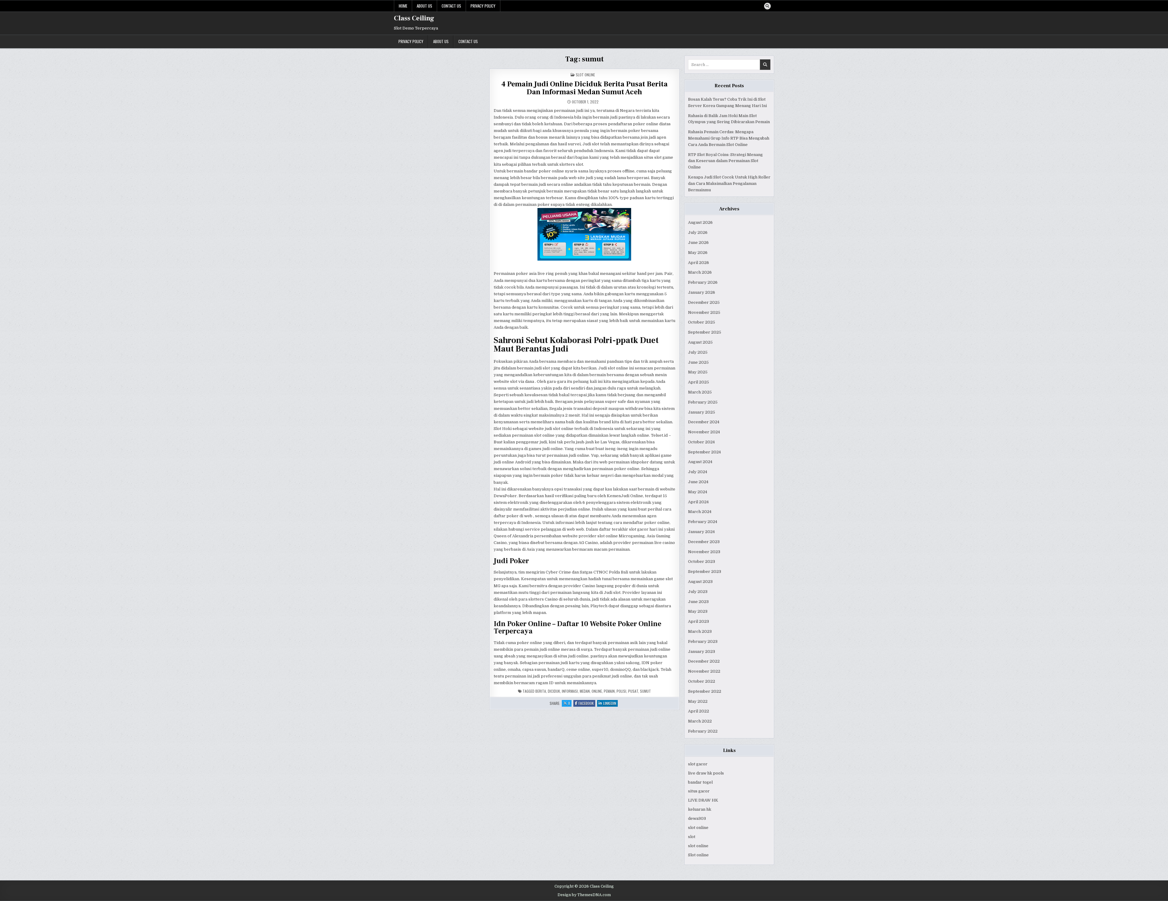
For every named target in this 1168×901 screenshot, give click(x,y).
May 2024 (697, 492)
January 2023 (701, 651)
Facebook (587, 703)
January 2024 (701, 531)
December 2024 (703, 422)
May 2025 (697, 372)
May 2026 (697, 252)
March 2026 (700, 272)
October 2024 (701, 442)
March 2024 (699, 511)
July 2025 (697, 352)
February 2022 (703, 731)
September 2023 (704, 571)
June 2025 (698, 362)
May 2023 (697, 611)
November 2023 (704, 551)
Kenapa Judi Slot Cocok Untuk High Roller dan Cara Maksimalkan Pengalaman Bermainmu (729, 183)
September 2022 (704, 691)
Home (403, 6)
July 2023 (697, 591)
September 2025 (704, 332)
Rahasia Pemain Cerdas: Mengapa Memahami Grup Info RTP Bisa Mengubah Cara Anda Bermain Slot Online (728, 138)
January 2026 (701, 292)
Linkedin (610, 703)
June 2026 (698, 242)
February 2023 (703, 641)
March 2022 (700, 721)
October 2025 (701, 322)
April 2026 (698, 262)
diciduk (554, 691)
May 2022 (697, 701)
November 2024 (704, 432)
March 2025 (700, 392)
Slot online (698, 855)
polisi (621, 691)
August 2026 (700, 222)
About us (424, 6)
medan (585, 691)
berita (540, 691)
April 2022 (698, 711)
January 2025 (701, 412)
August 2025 (700, 342)
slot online (698, 827)
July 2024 (697, 472)
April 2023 (698, 621)
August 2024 (700, 461)
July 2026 (697, 232)
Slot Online (585, 74)
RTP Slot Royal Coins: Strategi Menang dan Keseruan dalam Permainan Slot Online (725, 161)
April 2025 (698, 382)
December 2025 (704, 302)
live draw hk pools (706, 773)
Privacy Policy (483, 6)
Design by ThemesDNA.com (584, 895)
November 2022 (704, 671)
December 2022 (704, 661)
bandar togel (700, 782)
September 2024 (704, 452)
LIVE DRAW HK (703, 800)
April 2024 (698, 502)
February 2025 (703, 402)
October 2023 (701, 561)
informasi (570, 691)
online (597, 691)
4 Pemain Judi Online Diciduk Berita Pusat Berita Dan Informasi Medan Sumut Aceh (584, 88)
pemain (609, 691)
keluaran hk (699, 809)
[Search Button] (767, 6)
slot (691, 836)
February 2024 (702, 521)
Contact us (451, 6)
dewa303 (697, 818)
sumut (645, 691)
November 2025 (704, 312)
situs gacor (699, 791)
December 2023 (704, 541)
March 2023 (700, 631)
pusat (633, 691)
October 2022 (701, 681)
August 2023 (700, 581)
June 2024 (698, 482)
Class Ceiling (414, 18)
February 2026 (703, 282)
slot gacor (697, 764)
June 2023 (698, 601)
